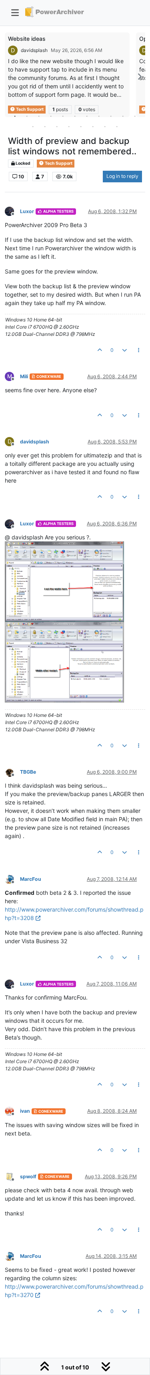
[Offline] (12, 211)
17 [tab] (93, 126)
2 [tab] (27, 116)
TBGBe (28, 772)
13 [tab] (45, 126)
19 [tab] (117, 126)
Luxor (27, 211)
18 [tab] (105, 126)
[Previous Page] (11, 76)
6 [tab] (75, 116)
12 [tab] (33, 126)
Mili (24, 376)
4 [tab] (51, 116)
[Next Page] (139, 76)
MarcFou (30, 879)
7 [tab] (87, 116)
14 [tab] (57, 126)
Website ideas (27, 38)
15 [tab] (69, 126)
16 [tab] (81, 126)
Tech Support (58, 163)
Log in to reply (122, 176)
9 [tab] (111, 116)
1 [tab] (15, 116)
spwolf (28, 1176)
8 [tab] (99, 116)
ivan (25, 1111)
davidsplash (34, 50)
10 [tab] (123, 116)
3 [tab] (39, 116)
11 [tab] (135, 116)
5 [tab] (63, 116)
